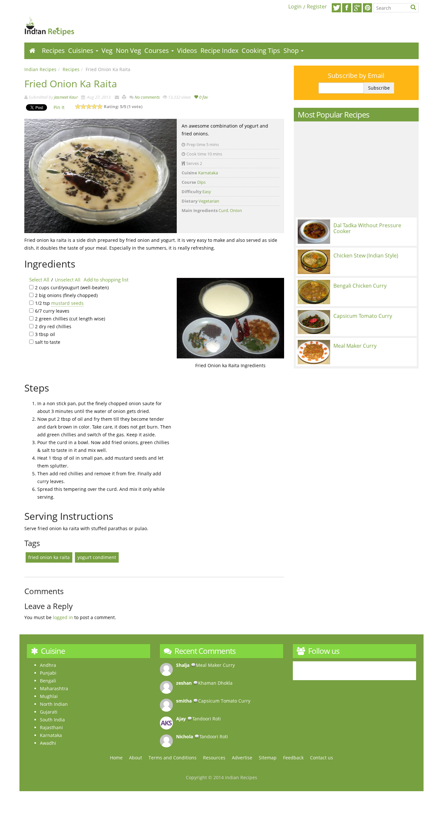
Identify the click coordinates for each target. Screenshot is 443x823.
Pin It (59, 107)
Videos (187, 50)
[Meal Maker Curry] (314, 352)
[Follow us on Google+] (358, 8)
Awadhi (48, 743)
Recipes (53, 50)
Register (317, 6)
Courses (157, 50)
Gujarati (48, 712)
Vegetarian (208, 201)
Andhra (48, 665)
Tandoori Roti (206, 719)
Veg (107, 50)
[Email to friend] (116, 97)
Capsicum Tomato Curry (362, 315)
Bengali (48, 681)
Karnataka (208, 173)
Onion (236, 210)
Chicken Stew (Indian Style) (365, 255)
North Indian (54, 704)
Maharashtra (54, 688)
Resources (214, 757)
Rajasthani (51, 727)
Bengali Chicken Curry (360, 285)
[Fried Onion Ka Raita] (100, 176)
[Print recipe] (124, 97)
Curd (223, 210)
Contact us (321, 757)
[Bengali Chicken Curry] (314, 291)
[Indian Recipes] (49, 25)
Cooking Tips (261, 50)
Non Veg (128, 50)
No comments (147, 97)
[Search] (413, 7)
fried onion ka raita (49, 557)
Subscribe (379, 88)
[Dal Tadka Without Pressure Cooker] (314, 231)
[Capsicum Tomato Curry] (314, 321)
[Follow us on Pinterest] (368, 8)
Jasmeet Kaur (66, 97)
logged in (63, 617)
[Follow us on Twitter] (337, 8)
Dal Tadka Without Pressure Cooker (367, 228)
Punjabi (48, 673)
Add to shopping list (106, 279)
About (135, 757)
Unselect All (67, 280)
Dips (201, 182)
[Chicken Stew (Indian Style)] (314, 261)
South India (52, 720)
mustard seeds (67, 303)
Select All (39, 279)
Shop (291, 50)
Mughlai (49, 696)
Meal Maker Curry (355, 345)
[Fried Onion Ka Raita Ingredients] (230, 318)
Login (295, 6)
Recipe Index (219, 50)
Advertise (242, 757)
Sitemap (268, 757)
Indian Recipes (40, 69)
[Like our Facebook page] (347, 8)
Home (116, 757)
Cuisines (81, 50)
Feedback (293, 757)
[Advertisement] (228, 441)
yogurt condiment (97, 557)
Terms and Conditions (173, 757)
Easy (206, 191)
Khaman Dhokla (215, 683)
